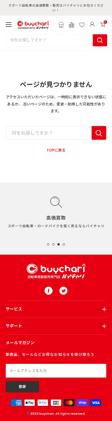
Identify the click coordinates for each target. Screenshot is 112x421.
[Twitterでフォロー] (63, 291)
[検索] (100, 40)
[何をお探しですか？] (99, 133)
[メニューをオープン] (8, 24)
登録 (22, 386)
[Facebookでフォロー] (49, 291)
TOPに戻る (56, 150)
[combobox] (49, 40)
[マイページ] (92, 25)
